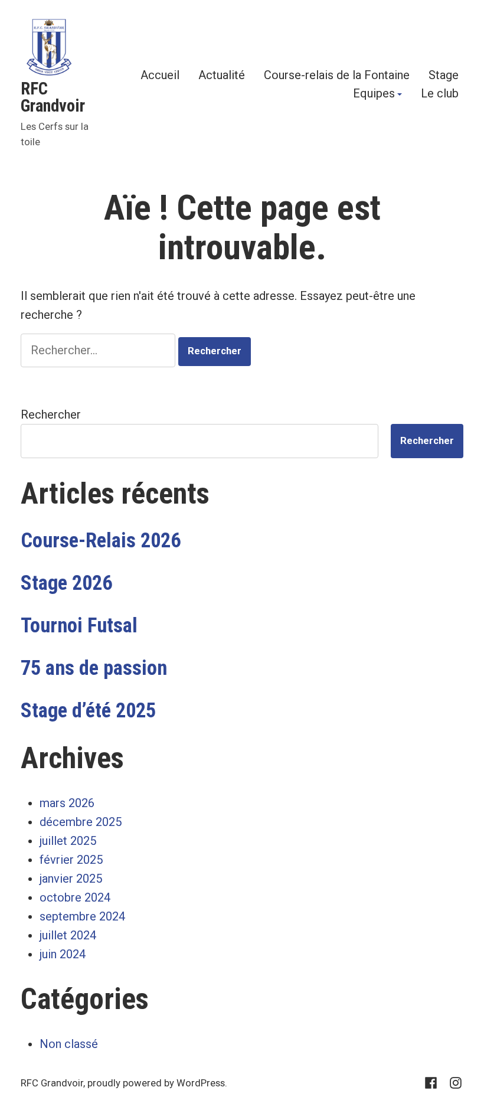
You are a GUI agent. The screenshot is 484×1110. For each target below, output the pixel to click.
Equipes (374, 94)
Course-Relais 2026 (101, 540)
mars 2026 (67, 803)
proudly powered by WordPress (156, 1083)
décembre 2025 (81, 822)
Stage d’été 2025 (88, 710)
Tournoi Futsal (79, 625)
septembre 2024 (82, 916)
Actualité (221, 74)
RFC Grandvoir (53, 97)
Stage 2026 (66, 583)
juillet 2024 (68, 935)
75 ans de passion (94, 668)
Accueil (159, 74)
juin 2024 (63, 954)
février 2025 (71, 860)
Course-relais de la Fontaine (337, 74)
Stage (444, 74)
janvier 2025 (71, 878)
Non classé (69, 1044)
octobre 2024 (75, 897)
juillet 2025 (68, 841)
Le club (440, 94)
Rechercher (51, 414)
